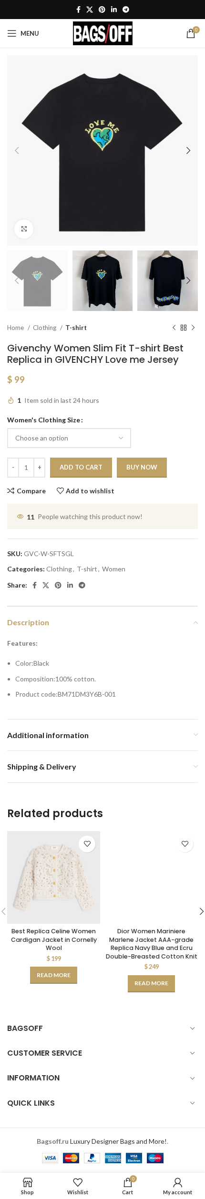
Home (16, 327)
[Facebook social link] (78, 9)
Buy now (141, 467)
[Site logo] (103, 33)
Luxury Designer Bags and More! (118, 1141)
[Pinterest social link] (102, 9)
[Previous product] (174, 327)
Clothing (45, 327)
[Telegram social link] (126, 9)
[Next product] (193, 327)
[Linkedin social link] (114, 9)
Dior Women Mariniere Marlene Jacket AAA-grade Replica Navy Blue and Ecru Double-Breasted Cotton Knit (151, 943)
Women (113, 569)
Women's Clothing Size (43, 420)
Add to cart (81, 467)
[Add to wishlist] (87, 844)
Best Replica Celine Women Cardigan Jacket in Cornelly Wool (54, 939)
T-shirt (76, 327)
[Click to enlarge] (23, 229)
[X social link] (89, 9)
